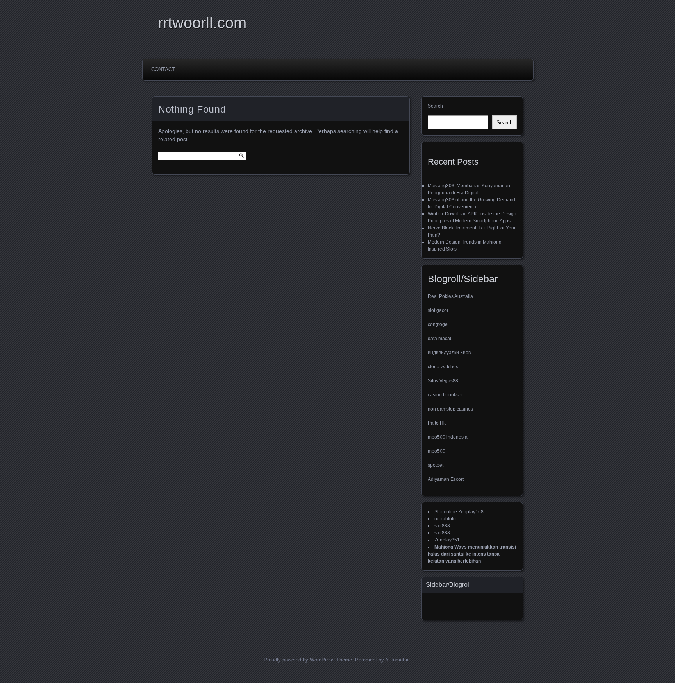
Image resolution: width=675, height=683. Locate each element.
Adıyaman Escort (446, 479)
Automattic (397, 660)
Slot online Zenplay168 (459, 511)
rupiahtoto (445, 519)
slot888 (442, 526)
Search (435, 106)
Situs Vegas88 (443, 381)
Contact (163, 69)
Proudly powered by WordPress (299, 660)
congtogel (438, 324)
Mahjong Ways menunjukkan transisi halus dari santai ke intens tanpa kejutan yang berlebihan (472, 554)
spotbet (435, 465)
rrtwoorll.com (202, 22)
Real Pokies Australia (450, 296)
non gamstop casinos (450, 409)
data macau (440, 338)
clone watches (443, 366)
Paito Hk (437, 423)
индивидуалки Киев (449, 352)
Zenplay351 (447, 540)
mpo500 (436, 451)
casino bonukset (445, 395)
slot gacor (438, 310)
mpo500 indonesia (448, 437)
